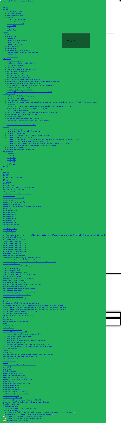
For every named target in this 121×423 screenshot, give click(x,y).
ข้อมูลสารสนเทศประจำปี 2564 (12, 241)
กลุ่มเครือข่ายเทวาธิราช (10, 229)
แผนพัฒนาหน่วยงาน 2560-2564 (12, 398)
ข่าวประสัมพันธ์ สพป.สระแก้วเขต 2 (13, 253)
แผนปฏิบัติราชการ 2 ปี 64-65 (11, 389)
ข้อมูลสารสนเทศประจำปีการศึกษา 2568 (14, 249)
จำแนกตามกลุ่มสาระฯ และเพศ (12, 276)
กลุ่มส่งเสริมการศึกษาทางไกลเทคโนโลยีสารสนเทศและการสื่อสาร (22, 206)
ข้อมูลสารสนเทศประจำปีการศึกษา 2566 (14, 245)
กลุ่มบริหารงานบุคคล (13, 46)
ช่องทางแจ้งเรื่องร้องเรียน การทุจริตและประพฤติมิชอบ (18, 278)
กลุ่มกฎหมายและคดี (9, 191)
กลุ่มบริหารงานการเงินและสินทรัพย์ (17, 40)
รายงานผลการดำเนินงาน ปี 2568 (16, 133)
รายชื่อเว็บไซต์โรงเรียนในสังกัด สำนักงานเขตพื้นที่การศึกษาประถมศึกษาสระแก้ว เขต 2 (28, 346)
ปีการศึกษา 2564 (11, 162)
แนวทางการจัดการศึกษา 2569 (15, 24)
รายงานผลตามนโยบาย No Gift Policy (17, 129)
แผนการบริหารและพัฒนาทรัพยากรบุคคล (18, 77)
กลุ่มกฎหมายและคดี (12, 55)
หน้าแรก (5, 7)
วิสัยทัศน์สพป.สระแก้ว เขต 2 (15, 11)
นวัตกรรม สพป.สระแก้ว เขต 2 (15, 98)
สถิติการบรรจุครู (8, 352)
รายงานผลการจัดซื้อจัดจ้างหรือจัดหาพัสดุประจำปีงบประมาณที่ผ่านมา (23, 334)
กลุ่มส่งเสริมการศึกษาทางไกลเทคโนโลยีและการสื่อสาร (23, 52)
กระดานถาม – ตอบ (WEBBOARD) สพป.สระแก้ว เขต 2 (19, 187)
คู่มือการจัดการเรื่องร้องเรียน (15, 65)
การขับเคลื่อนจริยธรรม (10, 233)
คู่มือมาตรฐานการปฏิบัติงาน (15, 61)
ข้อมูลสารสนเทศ (8, 151)
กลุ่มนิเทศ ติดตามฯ (12, 48)
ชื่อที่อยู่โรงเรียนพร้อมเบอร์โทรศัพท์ (13, 280)
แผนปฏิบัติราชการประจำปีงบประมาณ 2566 (15, 394)
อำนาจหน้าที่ (10, 17)
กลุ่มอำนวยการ (11, 38)
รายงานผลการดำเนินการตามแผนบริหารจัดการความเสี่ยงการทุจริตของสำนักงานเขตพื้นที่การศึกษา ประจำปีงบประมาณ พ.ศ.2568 (44, 139)
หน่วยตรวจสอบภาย (12, 57)
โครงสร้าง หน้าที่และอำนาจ (15, 15)
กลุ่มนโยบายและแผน (13, 42)
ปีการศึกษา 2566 (11, 158)
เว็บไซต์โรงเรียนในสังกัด (10, 371)
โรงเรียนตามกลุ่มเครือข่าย (11, 410)
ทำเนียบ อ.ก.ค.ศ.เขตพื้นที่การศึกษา (17, 19)
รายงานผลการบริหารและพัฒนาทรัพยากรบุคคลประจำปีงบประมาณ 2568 (28, 135)
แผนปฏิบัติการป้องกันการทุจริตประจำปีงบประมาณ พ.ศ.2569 (24, 83)
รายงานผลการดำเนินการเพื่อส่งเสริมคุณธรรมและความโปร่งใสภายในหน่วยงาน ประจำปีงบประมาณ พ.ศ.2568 (38, 143)
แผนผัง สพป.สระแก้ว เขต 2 (11, 396)
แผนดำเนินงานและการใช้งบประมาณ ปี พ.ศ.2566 (17, 379)
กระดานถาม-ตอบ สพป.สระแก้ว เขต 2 (14, 189)
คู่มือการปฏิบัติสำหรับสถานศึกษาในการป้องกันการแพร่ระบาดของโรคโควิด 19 (29, 92)
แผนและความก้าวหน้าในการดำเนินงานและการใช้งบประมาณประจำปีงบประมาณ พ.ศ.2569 (33, 81)
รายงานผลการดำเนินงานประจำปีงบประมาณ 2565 (17, 336)
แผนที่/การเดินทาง (12, 30)
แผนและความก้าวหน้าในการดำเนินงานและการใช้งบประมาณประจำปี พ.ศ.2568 (26, 402)
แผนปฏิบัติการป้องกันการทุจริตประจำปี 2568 (19, 90)
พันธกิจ (5, 323)
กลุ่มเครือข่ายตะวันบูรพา (10, 210)
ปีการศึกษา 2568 (11, 153)
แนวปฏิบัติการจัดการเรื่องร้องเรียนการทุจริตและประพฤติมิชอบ (24, 118)
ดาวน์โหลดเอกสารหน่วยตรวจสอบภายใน (15, 299)
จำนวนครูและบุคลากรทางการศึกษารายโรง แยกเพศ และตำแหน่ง (22, 266)
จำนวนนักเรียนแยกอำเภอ (10, 268)
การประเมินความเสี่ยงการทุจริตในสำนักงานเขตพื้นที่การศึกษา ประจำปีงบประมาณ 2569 (32, 112)
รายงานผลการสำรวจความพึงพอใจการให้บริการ (20, 149)
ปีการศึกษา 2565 (11, 160)
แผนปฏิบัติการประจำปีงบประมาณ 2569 (18, 71)
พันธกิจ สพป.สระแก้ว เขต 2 (14, 13)
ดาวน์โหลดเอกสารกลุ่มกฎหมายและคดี (14, 282)
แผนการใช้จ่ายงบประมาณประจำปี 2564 (14, 377)
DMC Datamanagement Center (12, 173)
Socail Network (7, 181)
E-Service (6, 174)
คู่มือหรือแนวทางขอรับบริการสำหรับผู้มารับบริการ (21, 63)
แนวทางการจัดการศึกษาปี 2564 (12, 373)
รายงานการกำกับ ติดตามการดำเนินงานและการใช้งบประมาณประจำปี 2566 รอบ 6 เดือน (32, 145)
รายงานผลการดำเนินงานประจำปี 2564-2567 (19, 137)
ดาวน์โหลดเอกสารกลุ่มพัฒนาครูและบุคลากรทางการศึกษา (20, 293)
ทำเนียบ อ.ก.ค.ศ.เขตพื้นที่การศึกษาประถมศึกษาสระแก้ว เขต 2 (21, 303)
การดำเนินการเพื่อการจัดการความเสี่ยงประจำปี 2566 (22, 114)
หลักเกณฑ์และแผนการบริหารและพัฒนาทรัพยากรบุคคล (19, 365)
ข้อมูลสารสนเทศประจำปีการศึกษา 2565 (14, 243)
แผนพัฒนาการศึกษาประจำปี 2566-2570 (18, 87)
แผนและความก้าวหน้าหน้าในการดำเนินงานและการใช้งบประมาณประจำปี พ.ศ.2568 (31, 85)
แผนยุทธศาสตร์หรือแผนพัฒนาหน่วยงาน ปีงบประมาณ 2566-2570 (22, 400)
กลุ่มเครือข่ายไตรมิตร (9, 231)
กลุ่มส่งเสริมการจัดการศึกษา (15, 44)
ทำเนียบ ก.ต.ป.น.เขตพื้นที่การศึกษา (17, 22)
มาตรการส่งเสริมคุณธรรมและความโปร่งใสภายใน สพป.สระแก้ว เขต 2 (27, 123)
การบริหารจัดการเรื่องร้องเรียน (15, 116)
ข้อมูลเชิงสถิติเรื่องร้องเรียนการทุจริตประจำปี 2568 (21, 69)
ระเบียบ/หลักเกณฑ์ (8, 328)
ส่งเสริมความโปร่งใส (9, 94)
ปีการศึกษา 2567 (11, 156)
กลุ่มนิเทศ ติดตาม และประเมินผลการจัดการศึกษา (17, 194)
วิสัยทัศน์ (5, 350)
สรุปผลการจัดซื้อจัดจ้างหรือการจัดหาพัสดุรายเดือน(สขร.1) (20, 356)
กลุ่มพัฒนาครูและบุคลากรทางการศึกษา (18, 50)
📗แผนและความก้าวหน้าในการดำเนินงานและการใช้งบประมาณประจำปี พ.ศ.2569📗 (28, 414)
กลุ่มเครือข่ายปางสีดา (9, 218)
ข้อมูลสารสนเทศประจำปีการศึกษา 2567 (14, 247)
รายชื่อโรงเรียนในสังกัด (10, 348)
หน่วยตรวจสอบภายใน (9, 361)
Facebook (6, 175)
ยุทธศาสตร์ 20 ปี (11, 26)
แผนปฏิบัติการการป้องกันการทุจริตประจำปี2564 (17, 383)
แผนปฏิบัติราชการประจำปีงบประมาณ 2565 (15, 391)
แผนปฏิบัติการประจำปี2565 (11, 387)
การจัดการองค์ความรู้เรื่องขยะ (12, 237)
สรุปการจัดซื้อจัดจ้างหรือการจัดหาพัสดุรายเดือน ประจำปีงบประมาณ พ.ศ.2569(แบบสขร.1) (29, 354)
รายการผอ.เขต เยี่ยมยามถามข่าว (12, 330)
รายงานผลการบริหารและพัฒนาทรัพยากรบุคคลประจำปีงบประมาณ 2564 (24, 340)
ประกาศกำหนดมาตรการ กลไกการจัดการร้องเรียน (21, 125)
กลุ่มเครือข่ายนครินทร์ (9, 216)
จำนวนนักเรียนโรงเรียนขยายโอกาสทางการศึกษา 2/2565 (19, 274)
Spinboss (6, 183)
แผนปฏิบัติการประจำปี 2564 (11, 385)
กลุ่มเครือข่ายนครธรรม (10, 214)
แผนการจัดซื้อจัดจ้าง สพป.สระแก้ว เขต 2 (15, 375)
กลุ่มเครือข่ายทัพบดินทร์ (10, 212)
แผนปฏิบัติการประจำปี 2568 (15, 73)
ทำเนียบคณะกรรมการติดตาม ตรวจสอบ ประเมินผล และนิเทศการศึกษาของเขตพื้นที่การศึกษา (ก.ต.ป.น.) (33, 305)
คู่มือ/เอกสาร (7, 59)
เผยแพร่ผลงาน (7, 369)
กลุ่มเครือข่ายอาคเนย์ (9, 222)
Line (4, 179)
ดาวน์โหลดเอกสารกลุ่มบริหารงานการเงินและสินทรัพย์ (19, 288)
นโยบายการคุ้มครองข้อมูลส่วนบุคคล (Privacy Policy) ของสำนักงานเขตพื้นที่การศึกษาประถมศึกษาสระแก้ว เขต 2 (39, 106)
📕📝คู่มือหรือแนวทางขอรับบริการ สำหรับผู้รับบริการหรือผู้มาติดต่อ (22, 418)
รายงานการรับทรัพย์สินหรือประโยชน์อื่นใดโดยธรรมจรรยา (23, 131)
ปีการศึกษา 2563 (11, 164)
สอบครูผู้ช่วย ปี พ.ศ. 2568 (10, 358)
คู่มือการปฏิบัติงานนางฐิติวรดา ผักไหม (14, 255)
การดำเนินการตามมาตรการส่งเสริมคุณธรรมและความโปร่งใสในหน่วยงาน (28, 120)
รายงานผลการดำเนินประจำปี (11, 338)
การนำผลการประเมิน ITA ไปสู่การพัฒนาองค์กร (20, 96)
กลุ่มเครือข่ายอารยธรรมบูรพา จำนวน (14, 227)
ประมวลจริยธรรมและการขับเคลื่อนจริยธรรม (16, 313)
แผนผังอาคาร (10, 28)
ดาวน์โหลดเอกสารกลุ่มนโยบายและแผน (14, 286)
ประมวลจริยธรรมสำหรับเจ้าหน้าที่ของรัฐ (18, 100)
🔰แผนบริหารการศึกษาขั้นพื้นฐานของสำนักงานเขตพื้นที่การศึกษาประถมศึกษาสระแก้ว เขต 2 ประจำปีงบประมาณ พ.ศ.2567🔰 (39, 412)
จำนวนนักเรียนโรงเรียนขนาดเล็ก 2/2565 (15, 272)
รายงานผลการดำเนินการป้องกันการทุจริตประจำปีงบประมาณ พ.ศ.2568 (27, 141)
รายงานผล (6, 127)
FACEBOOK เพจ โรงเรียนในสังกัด (13, 177)
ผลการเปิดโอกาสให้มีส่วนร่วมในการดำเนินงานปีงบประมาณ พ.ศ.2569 (27, 108)
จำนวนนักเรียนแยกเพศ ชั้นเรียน (12, 270)
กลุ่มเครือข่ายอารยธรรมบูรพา (12, 224)
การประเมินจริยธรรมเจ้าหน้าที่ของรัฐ (17, 110)
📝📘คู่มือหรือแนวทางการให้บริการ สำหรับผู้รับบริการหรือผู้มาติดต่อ (23, 416)
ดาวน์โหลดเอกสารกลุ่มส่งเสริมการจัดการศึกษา (17, 295)
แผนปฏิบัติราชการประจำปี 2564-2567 (17, 75)
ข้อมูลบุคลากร (7, 32)
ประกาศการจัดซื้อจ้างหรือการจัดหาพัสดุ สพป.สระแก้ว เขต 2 (20, 311)
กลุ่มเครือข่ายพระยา (9, 220)
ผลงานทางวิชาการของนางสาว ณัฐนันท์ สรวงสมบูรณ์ (18, 315)
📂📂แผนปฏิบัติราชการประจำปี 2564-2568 (15, 420)
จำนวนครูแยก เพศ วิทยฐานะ (11, 264)
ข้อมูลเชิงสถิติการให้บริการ (14, 67)
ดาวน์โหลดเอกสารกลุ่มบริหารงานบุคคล (14, 290)
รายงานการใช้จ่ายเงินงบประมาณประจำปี (15, 332)
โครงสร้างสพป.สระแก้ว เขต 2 (11, 406)
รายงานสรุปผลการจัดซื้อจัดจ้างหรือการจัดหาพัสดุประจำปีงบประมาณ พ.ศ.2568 (26, 344)
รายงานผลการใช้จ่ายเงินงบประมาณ (17, 147)
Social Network (7, 182)
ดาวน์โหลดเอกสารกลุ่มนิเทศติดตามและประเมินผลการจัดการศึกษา (22, 284)
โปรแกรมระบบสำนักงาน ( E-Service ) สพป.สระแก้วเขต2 (19, 408)
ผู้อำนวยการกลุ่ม (11, 36)
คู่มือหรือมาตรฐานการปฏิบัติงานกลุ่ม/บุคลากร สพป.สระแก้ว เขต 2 (22, 257)
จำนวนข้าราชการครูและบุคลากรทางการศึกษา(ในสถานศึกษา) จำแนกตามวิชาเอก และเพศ (29, 262)
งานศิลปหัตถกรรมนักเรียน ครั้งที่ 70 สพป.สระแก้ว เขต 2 (19, 260)
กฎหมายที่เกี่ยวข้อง (8, 185)
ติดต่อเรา (5, 166)
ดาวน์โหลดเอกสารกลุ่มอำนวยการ (13, 297)
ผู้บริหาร (9, 34)
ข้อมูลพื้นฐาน (7, 9)
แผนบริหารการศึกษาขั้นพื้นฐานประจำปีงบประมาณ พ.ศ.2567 (24, 79)
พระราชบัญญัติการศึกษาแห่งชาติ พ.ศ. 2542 (15, 321)
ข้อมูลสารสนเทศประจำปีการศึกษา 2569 (14, 251)
